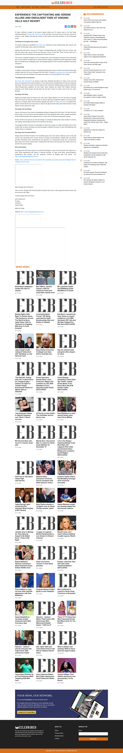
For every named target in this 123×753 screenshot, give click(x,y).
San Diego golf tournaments (23, 81)
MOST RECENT (26, 7)
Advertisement (59, 736)
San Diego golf (40, 45)
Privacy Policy (59, 733)
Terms (56, 730)
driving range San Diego (62, 72)
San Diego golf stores (59, 102)
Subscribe (93, 739)
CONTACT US (44, 7)
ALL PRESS (35, 7)
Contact (57, 738)
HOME (18, 7)
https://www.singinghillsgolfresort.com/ (26, 156)
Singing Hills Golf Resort (34, 34)
